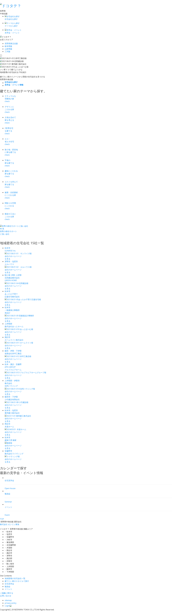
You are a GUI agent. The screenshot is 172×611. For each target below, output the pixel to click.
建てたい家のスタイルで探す (17, 581)
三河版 (7, 51)
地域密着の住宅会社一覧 (15, 578)
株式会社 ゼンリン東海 (9, 524)
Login (7, 605)
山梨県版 (8, 49)
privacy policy (10, 603)
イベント (8, 589)
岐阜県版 (8, 46)
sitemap (8, 600)
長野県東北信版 (11, 43)
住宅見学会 (9, 584)
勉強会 (7, 586)
